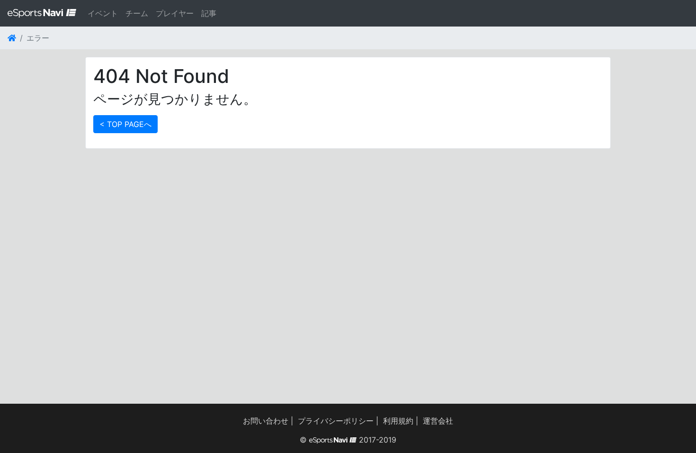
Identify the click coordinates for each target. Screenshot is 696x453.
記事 (208, 13)
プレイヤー (175, 13)
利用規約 (398, 421)
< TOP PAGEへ (125, 124)
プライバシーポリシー (336, 421)
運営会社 (438, 421)
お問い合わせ (265, 421)
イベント (103, 13)
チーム (136, 13)
